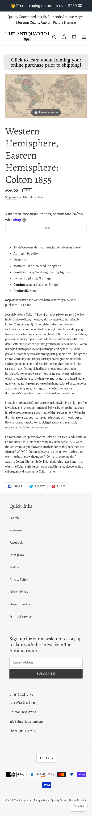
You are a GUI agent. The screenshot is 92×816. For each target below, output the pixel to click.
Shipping (11, 197)
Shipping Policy (20, 604)
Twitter (14, 567)
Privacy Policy (18, 579)
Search (14, 518)
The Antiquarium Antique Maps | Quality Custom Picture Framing (50, 800)
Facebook (16, 542)
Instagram (16, 555)
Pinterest (15, 530)
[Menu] (84, 37)
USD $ (44, 758)
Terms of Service (20, 616)
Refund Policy (18, 592)
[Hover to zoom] (46, 95)
